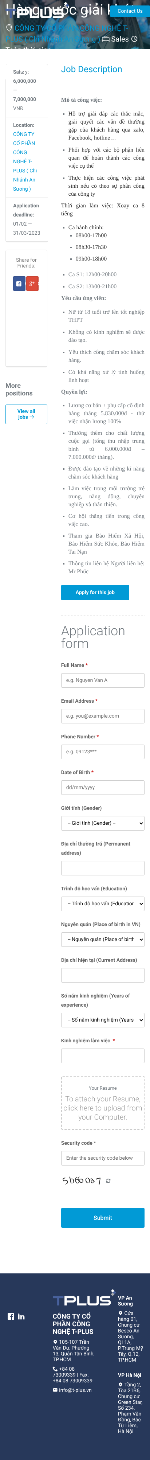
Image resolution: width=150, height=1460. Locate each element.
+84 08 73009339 (64, 1372)
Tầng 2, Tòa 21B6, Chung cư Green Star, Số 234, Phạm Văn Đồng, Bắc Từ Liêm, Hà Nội (130, 1408)
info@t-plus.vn (75, 1390)
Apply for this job (39, 71)
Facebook (24, 286)
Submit (103, 1217)
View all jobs (26, 414)
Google (38, 286)
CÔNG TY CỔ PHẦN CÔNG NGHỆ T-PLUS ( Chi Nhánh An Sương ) (25, 162)
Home (92, 12)
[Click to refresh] (83, 1181)
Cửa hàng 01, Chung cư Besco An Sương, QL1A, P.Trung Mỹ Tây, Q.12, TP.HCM (130, 1337)
